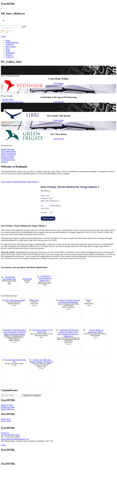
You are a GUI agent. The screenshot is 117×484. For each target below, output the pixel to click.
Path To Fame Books (8, 153)
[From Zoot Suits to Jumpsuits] (34, 300)
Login (3, 445)
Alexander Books (7, 158)
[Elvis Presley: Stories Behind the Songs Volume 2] (20, 182)
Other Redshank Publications (12, 102)
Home (7, 40)
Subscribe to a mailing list (32, 395)
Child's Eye (9, 45)
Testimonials (10, 53)
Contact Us (9, 57)
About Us (9, 55)
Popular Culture (8, 99)
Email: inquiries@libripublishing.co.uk (15, 439)
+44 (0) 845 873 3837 (12, 435)
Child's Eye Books (7, 156)
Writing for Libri (7, 405)
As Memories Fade (8, 160)
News (7, 49)
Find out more (58, 83)
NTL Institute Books (8, 151)
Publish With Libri (12, 42)
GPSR (7, 51)
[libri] (3, 36)
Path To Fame (10, 47)
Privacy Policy (6, 421)
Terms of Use (6, 419)
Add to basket (48, 218)
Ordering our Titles (8, 407)
